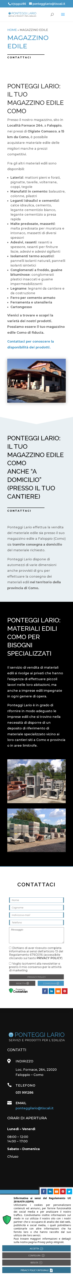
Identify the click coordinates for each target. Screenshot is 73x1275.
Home (12, 30)
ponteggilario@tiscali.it (35, 1108)
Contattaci (19, 510)
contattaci (19, 57)
